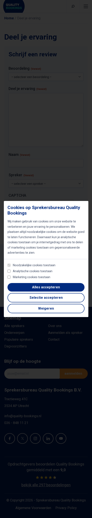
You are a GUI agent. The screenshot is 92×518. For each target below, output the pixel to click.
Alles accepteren (46, 287)
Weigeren (46, 308)
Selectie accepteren (46, 298)
